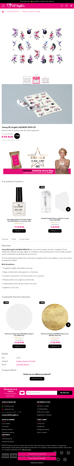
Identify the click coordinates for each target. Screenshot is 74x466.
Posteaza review (37, 378)
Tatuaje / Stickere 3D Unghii (31, 11)
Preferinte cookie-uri (37, 462)
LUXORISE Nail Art (13, 11)
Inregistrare (40, 426)
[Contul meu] (66, 6)
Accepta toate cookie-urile (37, 454)
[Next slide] (68, 209)
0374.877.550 (9, 406)
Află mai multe (26, 449)
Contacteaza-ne (7, 439)
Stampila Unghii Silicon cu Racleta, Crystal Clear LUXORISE (55, 219)
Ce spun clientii (24, 239)
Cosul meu (5, 426)
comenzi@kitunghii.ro (10, 415)
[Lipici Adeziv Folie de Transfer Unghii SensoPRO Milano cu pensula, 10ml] (19, 201)
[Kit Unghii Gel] (16, 6)
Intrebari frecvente (8, 441)
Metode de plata (7, 429)
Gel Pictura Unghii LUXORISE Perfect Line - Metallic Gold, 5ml (55, 334)
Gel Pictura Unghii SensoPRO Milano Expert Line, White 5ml (19, 334)
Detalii (14, 239)
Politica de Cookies (43, 412)
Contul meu (41, 423)
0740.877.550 (9, 409)
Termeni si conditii (43, 406)
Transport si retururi (8, 432)
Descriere (5, 239)
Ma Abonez (64, 393)
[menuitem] (27, 80)
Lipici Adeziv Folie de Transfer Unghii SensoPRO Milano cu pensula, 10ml (19, 220)
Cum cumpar (6, 423)
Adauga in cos (19, 231)
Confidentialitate (42, 409)
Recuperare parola (43, 429)
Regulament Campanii (44, 415)
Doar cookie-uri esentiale (37, 458)
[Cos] (71, 6)
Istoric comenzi (42, 432)
